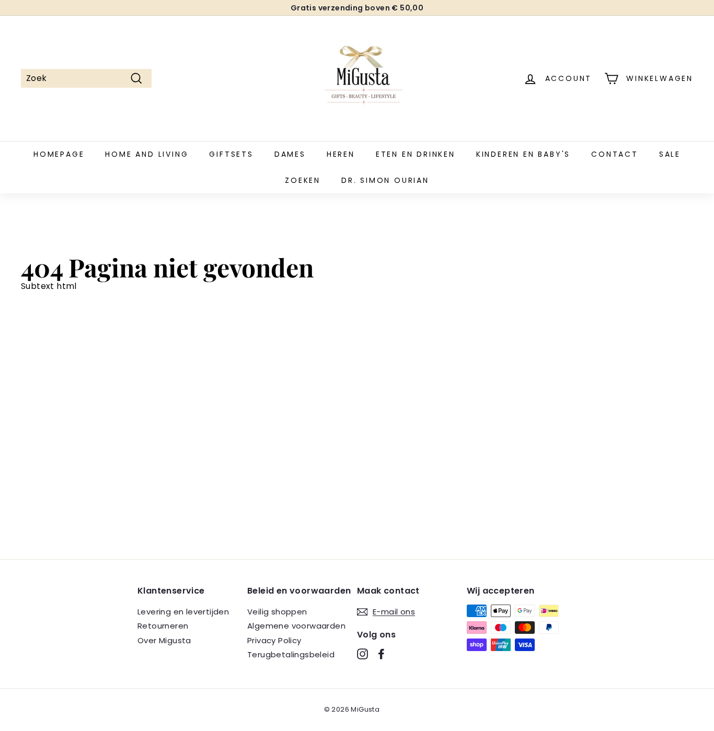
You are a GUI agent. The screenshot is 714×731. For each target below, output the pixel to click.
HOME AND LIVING (146, 154)
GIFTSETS (231, 154)
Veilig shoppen (277, 611)
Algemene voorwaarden (296, 625)
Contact (614, 154)
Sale (670, 154)
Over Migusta (164, 640)
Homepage (58, 154)
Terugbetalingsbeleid (291, 654)
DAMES (290, 154)
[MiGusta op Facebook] (381, 653)
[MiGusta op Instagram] (362, 653)
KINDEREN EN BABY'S (523, 154)
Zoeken (302, 180)
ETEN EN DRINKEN (415, 154)
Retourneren (162, 625)
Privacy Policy (274, 640)
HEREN (341, 154)
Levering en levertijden (183, 611)
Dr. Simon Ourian (385, 180)
